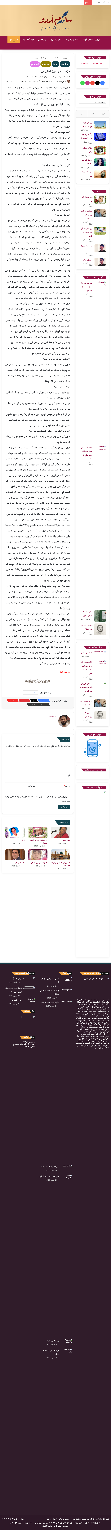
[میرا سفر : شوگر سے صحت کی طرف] (100, 231)
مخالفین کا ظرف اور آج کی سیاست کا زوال (85, 214)
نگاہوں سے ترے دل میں (50, 1002)
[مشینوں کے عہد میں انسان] (100, 629)
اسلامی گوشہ (88, 39)
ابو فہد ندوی (61, 81)
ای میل (67, 786)
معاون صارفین (84, 1522)
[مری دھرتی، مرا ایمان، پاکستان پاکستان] (100, 362)
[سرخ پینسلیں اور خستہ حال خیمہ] (100, 703)
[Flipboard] (30, 692)
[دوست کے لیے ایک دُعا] (100, 162)
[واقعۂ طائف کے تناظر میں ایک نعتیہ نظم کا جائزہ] (100, 527)
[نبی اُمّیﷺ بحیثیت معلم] (100, 125)
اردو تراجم (35, 64)
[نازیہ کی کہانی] (100, 655)
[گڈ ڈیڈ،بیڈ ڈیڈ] (15, 854)
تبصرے (81, 113)
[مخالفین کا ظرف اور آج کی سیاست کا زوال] (100, 213)
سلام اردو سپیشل (71, 39)
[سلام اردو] (55, 20)
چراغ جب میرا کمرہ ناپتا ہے (49, 1176)
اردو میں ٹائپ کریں (60, 1526)
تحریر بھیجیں (95, 1522)
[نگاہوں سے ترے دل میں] (66, 1081)
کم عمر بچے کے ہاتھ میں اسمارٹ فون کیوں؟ (86, 687)
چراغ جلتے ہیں (16, 1000)
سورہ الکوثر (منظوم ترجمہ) (49, 1166)
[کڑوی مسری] (60, 832)
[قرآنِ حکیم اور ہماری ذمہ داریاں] (100, 137)
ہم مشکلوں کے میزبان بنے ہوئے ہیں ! (38, 841)
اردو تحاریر (42, 39)
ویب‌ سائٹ (32, 786)
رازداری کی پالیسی (41, 1522)
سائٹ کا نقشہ (47, 1526)
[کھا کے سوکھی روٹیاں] (100, 150)
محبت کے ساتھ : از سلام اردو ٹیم (58, 1519)
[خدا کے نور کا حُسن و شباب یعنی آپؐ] (60, 854)
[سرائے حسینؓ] (29, 981)
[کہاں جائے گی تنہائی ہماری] (100, 616)
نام (68, 775)
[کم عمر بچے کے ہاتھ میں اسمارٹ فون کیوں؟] (100, 686)
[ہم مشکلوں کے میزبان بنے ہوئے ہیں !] (37, 832)
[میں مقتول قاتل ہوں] (100, 199)
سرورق (98, 39)
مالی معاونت (54, 1522)
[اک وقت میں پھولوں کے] (37, 854)
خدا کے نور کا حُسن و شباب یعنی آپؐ (60, 864)
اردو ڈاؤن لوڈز (28, 39)
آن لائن (29, 1041)
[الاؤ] (15, 832)
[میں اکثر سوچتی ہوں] (100, 174)
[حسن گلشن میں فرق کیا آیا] (66, 981)
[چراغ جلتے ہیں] (29, 1002)
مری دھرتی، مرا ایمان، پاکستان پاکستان (86, 287)
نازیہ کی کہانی (86, 652)
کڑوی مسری (66, 840)
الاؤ (23, 840)
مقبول (104, 113)
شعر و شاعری (56, 39)
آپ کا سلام (14, 39)
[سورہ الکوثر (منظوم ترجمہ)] (66, 1169)
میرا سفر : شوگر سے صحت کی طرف (86, 232)
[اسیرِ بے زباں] (100, 262)
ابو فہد (55, 64)
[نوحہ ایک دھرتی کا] (100, 248)
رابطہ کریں (74, 1522)
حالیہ (93, 113)
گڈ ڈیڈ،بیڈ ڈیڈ (20, 862)
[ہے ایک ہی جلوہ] (66, 1343)
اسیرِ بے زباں (87, 259)
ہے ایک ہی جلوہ (53, 1340)
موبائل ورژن (28, 1522)
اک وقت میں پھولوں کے (39, 862)
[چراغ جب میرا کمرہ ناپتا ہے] (66, 1256)
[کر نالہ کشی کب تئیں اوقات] (66, 1430)
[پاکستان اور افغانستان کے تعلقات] (66, 993)
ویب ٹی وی (64, 1522)
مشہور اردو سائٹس (16, 1522)
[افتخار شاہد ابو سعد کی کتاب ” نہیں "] (29, 990)
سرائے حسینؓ (17, 978)
